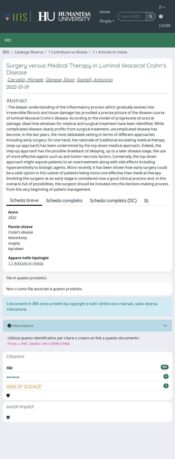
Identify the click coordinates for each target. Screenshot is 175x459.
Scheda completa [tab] (64, 200)
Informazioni (22, 325)
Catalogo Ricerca (28, 52)
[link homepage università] (64, 16)
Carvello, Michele (25, 79)
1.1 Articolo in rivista (109, 52)
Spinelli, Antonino (95, 79)
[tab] (147, 200)
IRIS (6, 52)
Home (105, 11)
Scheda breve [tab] (24, 200)
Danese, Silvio (60, 79)
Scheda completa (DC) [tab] (113, 200)
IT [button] (160, 7)
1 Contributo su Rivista (67, 52)
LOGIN (164, 25)
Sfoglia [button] (105, 21)
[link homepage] (17, 16)
